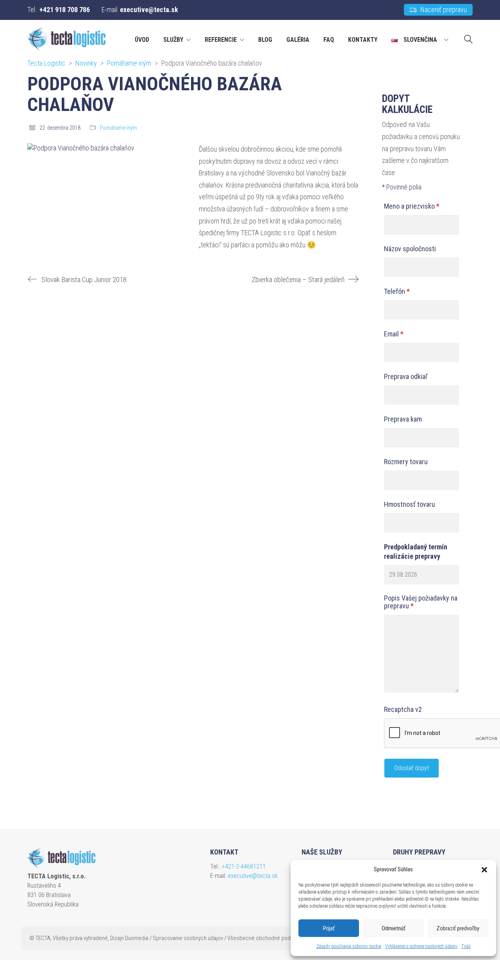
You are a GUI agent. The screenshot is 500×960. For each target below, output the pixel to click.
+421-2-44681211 (244, 866)
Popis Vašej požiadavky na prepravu (420, 602)
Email (394, 334)
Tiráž (466, 946)
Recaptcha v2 (403, 709)
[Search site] (468, 40)
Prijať (329, 928)
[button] (484, 870)
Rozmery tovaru (406, 462)
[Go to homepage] (66, 39)
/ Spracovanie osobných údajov (186, 938)
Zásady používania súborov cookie (348, 946)
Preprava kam (403, 419)
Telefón (397, 291)
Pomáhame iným (118, 128)
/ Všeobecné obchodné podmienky (265, 938)
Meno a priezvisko (411, 206)
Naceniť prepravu (443, 9)
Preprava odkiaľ (405, 377)
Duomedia (136, 938)
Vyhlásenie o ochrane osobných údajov (421, 946)
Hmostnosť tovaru (409, 504)
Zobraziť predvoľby (457, 928)
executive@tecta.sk (253, 876)
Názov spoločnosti (410, 249)
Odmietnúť (393, 928)
